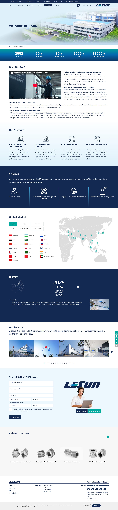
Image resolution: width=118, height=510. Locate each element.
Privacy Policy (33, 506)
